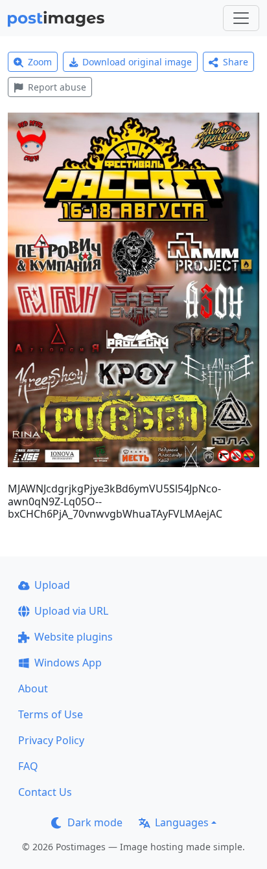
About (33, 688)
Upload (52, 585)
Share (235, 62)
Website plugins (73, 637)
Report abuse (57, 87)
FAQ (28, 766)
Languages (182, 822)
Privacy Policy (51, 740)
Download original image (137, 62)
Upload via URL (71, 611)
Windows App (68, 662)
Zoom (40, 62)
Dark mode (94, 822)
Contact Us (45, 792)
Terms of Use (50, 714)
